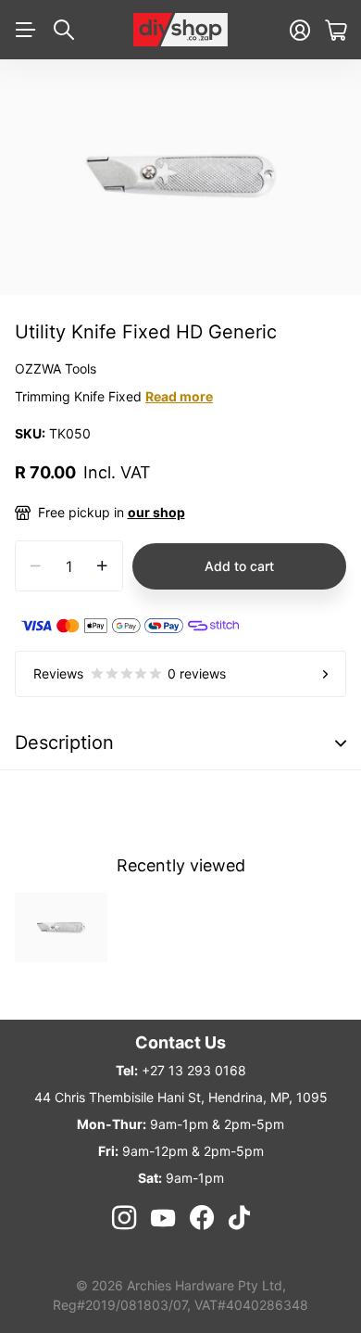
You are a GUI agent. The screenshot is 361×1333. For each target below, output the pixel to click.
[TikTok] (239, 1218)
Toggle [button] (340, 743)
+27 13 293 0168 (194, 1070)
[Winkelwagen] (335, 30)
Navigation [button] (25, 29)
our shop (156, 512)
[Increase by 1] (102, 565)
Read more (179, 396)
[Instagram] (123, 1218)
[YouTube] (163, 1218)
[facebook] (202, 1218)
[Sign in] (300, 30)
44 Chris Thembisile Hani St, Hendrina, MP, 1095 (181, 1097)
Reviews (129, 673)
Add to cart (239, 566)
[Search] (64, 29)
